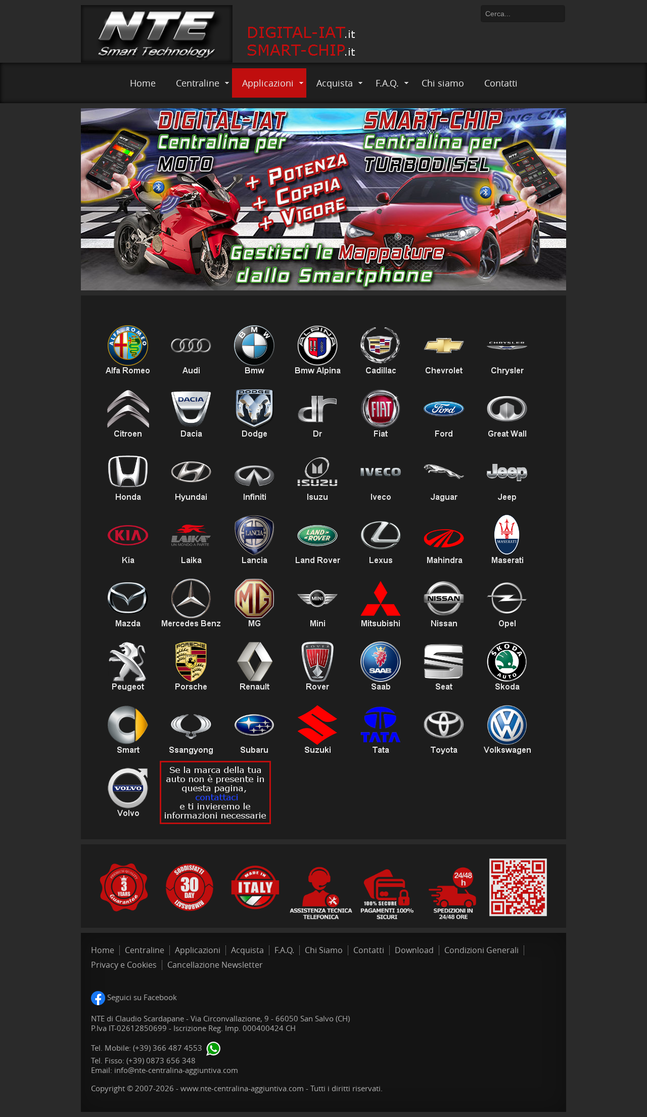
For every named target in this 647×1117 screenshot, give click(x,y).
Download (414, 950)
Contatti (501, 83)
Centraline (197, 83)
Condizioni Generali (481, 950)
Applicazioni (268, 83)
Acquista (334, 83)
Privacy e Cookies (124, 965)
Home (143, 83)
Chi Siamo (324, 950)
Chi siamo (443, 83)
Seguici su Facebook (141, 997)
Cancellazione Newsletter (215, 965)
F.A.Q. (387, 83)
